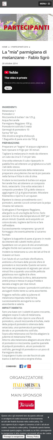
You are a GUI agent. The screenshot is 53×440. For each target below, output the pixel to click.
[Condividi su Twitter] (25, 366)
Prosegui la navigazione (13, 437)
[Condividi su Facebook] (21, 366)
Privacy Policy (33, 437)
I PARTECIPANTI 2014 (19, 47)
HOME (4, 47)
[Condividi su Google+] (29, 366)
